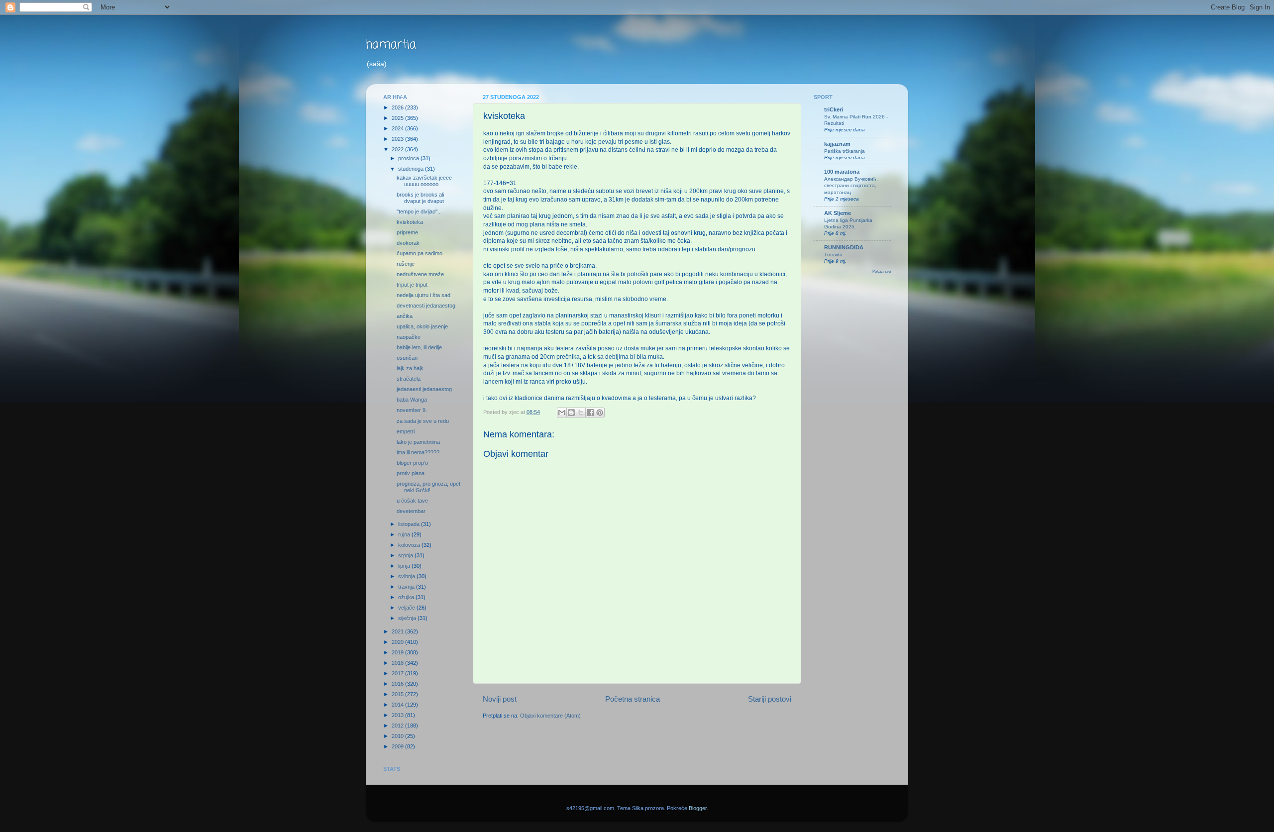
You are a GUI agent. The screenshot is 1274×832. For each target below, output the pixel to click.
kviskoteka (410, 222)
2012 (398, 725)
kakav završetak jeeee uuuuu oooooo (424, 181)
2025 (398, 118)
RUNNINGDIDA (843, 247)
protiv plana (411, 473)
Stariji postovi (769, 699)
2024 (398, 128)
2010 (398, 736)
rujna (405, 534)
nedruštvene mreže (420, 274)
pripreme (407, 232)
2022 (398, 149)
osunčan (407, 358)
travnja (407, 587)
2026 (398, 107)
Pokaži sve (881, 271)
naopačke (409, 337)
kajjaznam (837, 144)
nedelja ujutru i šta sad (423, 295)
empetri (406, 431)
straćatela (409, 379)
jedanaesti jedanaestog (424, 389)
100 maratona (841, 172)
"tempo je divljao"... (419, 211)
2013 (398, 715)
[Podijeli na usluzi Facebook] (590, 412)
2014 (398, 705)
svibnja (407, 576)
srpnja (406, 555)
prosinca (409, 158)
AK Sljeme (837, 213)
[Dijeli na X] (581, 412)
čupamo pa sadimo (419, 253)
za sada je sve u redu (423, 421)
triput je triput (412, 285)
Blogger (698, 808)
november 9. (412, 410)
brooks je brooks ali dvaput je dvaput (420, 198)
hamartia (391, 45)
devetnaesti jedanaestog (426, 306)
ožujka (407, 597)
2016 (398, 684)
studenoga (411, 169)
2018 (398, 663)
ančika (405, 316)
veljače (407, 608)
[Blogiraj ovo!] (571, 412)
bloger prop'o (412, 463)
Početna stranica (632, 699)
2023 (398, 139)
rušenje (406, 264)
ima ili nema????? (418, 452)
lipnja (405, 566)
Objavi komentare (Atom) (550, 716)
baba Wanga (412, 400)
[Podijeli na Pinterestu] (600, 412)
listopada (409, 524)
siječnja (408, 618)
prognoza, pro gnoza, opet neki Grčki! (428, 487)
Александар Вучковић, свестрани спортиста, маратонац (851, 185)
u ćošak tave (412, 501)
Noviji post (500, 699)
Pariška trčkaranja (844, 151)
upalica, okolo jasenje (422, 326)
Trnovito (833, 254)
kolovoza (410, 545)
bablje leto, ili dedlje (419, 347)
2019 (398, 652)
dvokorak (408, 243)
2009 (398, 746)
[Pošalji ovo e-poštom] (562, 412)
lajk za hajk (410, 368)
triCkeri (833, 109)
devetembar (411, 511)
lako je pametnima (418, 442)
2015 (398, 694)
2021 (398, 631)
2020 (398, 642)
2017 (398, 673)
